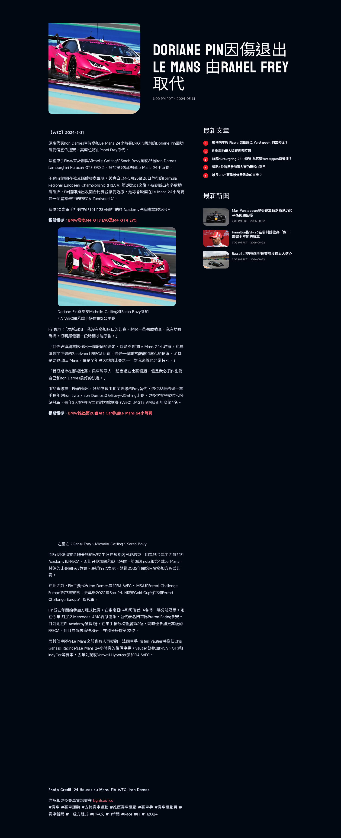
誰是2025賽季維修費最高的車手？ (237, 175)
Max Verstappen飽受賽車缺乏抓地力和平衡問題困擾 (262, 213)
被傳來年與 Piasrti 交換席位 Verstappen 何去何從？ (250, 142)
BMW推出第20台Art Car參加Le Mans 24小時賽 (110, 413)
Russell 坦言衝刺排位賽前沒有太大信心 (262, 254)
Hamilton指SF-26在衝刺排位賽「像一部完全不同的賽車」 (261, 234)
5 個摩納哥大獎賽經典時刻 (231, 150)
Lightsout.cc (103, 800)
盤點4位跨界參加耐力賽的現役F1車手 (239, 167)
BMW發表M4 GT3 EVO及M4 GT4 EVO (102, 220)
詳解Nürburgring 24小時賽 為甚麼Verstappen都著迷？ (252, 159)
